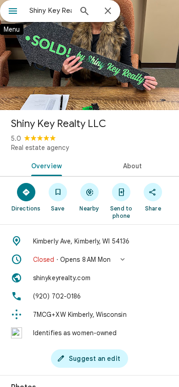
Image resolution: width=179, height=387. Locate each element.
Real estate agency (40, 148)
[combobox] (50, 10)
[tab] (45, 165)
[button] (89, 259)
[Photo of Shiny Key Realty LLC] (89, 55)
